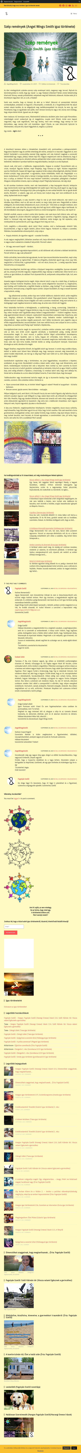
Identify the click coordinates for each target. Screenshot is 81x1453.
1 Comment (26, 1244)
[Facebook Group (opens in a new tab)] (63, 6)
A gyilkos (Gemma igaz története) (42, 512)
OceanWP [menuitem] (26, 1)
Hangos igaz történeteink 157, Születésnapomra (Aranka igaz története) (43, 1095)
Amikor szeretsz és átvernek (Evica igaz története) (48, 545)
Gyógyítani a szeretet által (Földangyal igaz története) (36, 1038)
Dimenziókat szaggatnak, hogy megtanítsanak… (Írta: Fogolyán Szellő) (42, 1082)
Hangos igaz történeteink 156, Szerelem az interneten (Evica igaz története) (44, 1205)
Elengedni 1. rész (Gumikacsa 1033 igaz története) (33, 1049)
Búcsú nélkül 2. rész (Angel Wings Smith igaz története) (50, 496)
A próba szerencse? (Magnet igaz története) (33, 1042)
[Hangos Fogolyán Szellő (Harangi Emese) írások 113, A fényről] (8, 1230)
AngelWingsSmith (12, 84)
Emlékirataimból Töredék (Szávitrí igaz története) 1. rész (37, 1131)
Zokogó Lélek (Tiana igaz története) (22, 1030)
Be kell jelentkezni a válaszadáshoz (65, 588)
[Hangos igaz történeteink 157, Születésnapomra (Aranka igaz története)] (8, 1095)
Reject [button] (74, 1448)
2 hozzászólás (28, 1148)
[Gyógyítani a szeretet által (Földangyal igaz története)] (8, 1243)
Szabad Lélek (19, 657)
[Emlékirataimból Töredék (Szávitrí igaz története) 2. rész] (8, 1108)
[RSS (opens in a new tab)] (72, 6)
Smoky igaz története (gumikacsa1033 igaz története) (36, 1057)
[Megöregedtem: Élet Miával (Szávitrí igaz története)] (8, 1218)
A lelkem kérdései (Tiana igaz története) (30, 1119)
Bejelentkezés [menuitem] (8, 1)
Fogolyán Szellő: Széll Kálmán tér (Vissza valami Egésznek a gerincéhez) (42, 1168)
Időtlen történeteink (48, 84)
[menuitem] (1, 1)
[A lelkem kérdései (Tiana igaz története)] (8, 1120)
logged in (17, 798)
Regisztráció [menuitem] (18, 1)
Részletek (40, 1451)
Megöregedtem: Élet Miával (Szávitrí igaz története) (35, 1217)
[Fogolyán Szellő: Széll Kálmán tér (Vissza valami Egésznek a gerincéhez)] (8, 1169)
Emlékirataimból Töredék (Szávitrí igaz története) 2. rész (37, 1107)
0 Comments (28, 1074)
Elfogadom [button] (66, 1448)
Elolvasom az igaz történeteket (15, 1007)
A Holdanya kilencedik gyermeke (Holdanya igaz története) (51, 528)
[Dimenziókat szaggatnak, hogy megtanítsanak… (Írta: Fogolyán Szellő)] (8, 1083)
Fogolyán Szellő (20, 588)
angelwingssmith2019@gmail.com (27, 610)
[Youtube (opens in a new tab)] (69, 6)
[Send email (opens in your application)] (75, 6)
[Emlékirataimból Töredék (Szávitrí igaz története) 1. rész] (8, 1132)
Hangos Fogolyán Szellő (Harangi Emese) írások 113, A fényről (39, 1230)
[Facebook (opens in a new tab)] (60, 6)
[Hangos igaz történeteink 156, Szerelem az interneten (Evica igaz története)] (8, 1206)
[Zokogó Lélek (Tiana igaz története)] (8, 1157)
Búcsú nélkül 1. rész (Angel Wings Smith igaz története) (50, 480)
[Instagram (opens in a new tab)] (66, 6)
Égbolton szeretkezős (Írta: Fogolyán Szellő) (31, 1045)
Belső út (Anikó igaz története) (41, 561)
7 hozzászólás (64, 84)
